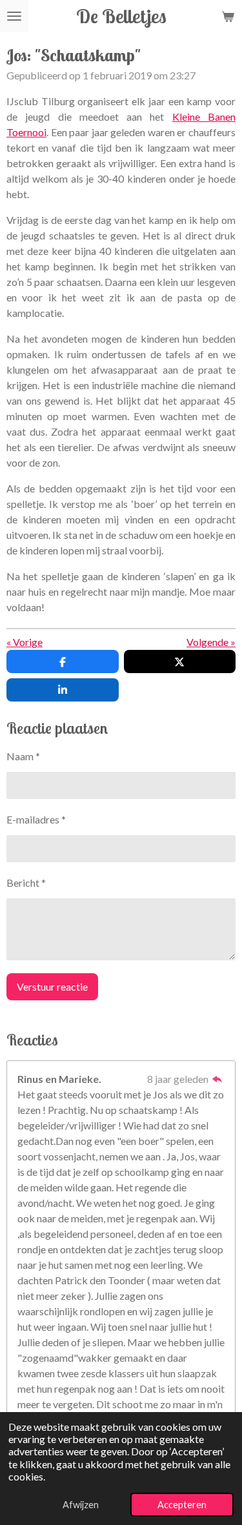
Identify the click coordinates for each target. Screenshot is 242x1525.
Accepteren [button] (182, 1504)
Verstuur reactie (52, 986)
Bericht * (26, 882)
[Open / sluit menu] (14, 16)
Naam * (23, 756)
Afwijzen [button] (81, 1504)
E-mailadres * (36, 819)
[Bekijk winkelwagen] (228, 16)
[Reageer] (217, 1079)
